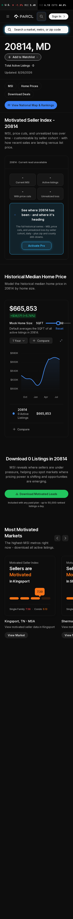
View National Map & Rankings (33, 105)
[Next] (65, 538)
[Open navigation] (8, 16)
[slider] (58, 323)
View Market (16, 635)
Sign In (56, 16)
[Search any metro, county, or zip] (41, 16)
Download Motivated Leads (38, 494)
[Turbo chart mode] (61, 340)
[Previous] (57, 538)
